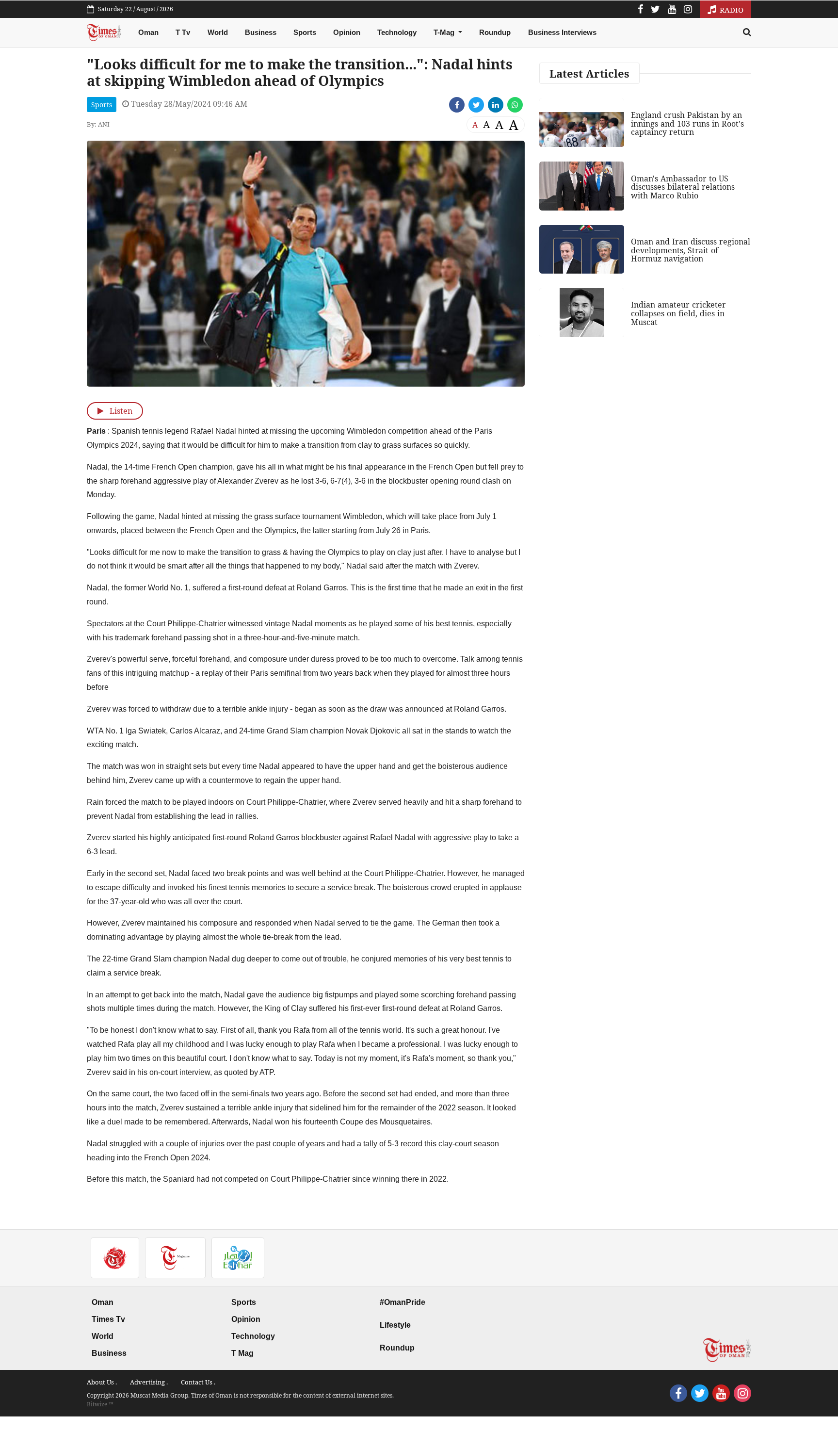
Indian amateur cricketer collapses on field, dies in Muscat (678, 313)
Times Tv (108, 1319)
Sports (304, 32)
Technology (397, 32)
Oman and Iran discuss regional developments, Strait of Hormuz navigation (690, 250)
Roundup (495, 32)
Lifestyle (395, 1325)
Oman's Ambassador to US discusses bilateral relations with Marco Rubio (683, 187)
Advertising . (149, 1382)
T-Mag (445, 32)
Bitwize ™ (100, 1404)
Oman (148, 32)
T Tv (183, 32)
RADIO (730, 10)
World (218, 32)
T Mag (242, 1353)
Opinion (346, 32)
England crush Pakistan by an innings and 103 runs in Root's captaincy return (687, 123)
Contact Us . (198, 1382)
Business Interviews (562, 32)
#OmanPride (402, 1302)
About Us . (102, 1382)
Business (260, 32)
